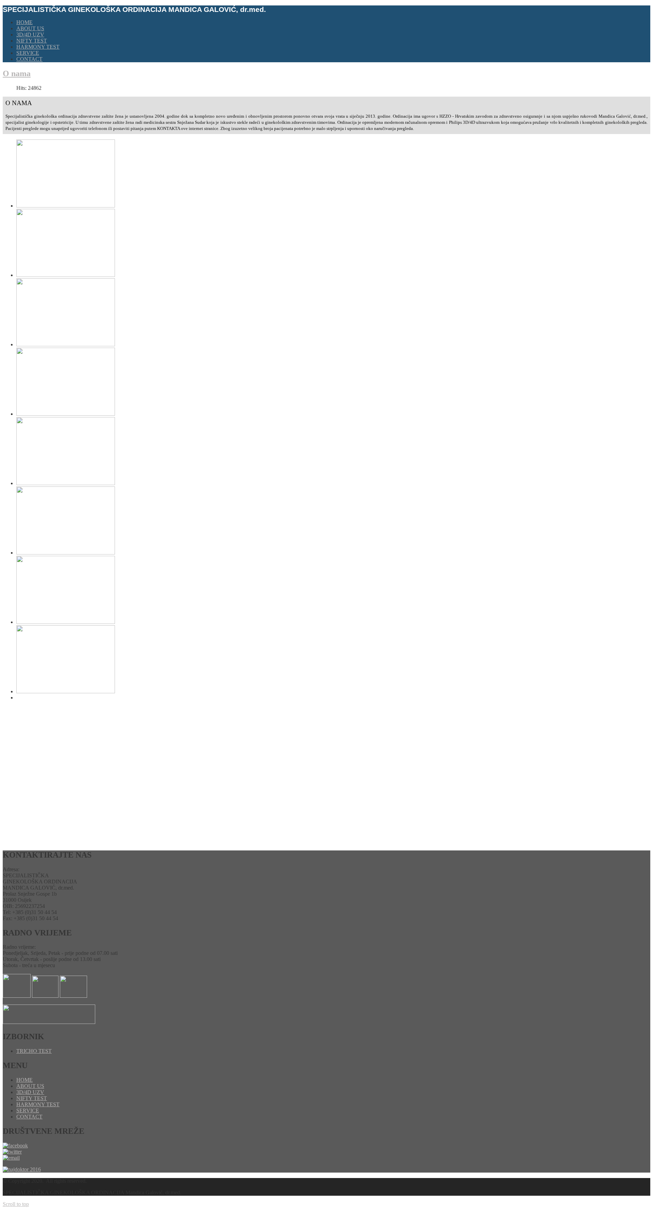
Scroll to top (16, 1204)
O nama (17, 73)
